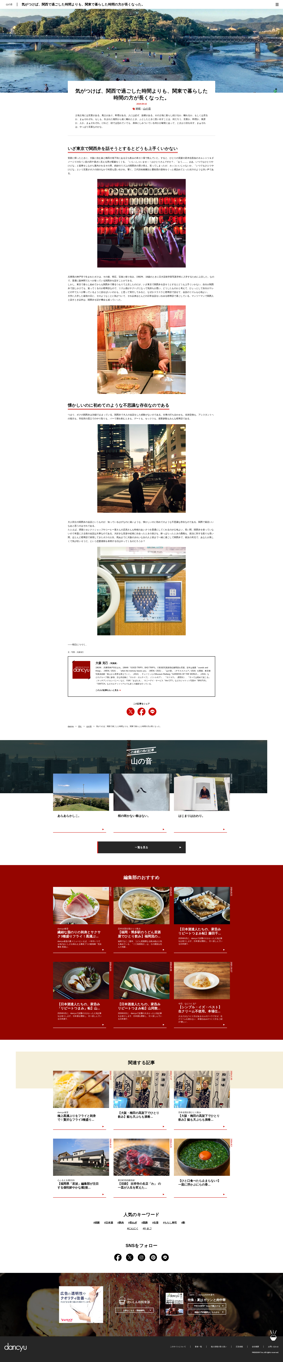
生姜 (155, 1222)
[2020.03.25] (141, 792)
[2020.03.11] (202, 792)
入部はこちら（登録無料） (134, 1310)
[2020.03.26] (81, 792)
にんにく (132, 1228)
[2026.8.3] (202, 1157)
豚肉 (120, 1222)
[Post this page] (131, 712)
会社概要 (255, 1347)
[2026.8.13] (81, 1157)
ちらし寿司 (170, 1222)
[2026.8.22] (141, 905)
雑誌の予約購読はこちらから (207, 1312)
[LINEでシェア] (152, 712)
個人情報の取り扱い (219, 1347)
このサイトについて (178, 1347)
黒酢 (145, 1222)
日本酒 (108, 1222)
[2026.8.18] (141, 980)
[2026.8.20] (81, 980)
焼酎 (96, 1222)
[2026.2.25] (141, 1157)
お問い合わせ (273, 1347)
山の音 (147, 108)
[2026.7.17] (141, 1089)
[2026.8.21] (202, 905)
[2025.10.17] (202, 980)
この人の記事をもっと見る (107, 690)
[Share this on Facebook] (141, 712)
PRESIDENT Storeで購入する (207, 1306)
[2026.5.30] (202, 1089)
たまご (147, 1228)
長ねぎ (132, 1222)
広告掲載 (239, 1347)
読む (80, 726)
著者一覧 (198, 1347)
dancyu (71, 726)
